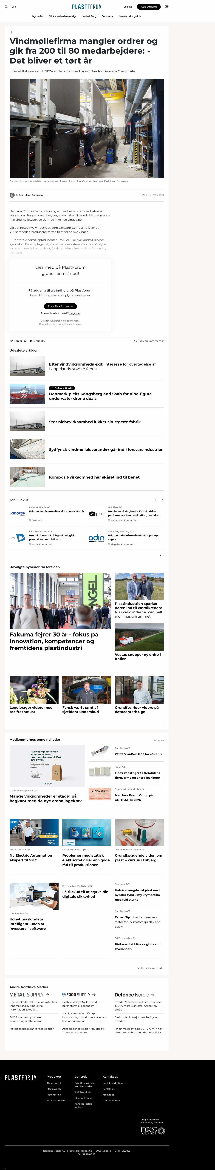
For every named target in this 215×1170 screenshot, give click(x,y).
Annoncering (54, 1094)
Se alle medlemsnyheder (150, 968)
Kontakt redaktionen (114, 1083)
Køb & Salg (89, 16)
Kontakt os (109, 1088)
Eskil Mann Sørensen (31, 195)
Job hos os (108, 1094)
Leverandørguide (130, 16)
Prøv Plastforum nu (60, 306)
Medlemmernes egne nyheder (35, 739)
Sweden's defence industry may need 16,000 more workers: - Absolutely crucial (139, 1006)
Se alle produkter (56, 1100)
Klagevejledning (83, 1098)
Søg (14, 6)
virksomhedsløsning (70, 324)
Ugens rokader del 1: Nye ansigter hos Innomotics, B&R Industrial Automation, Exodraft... (33, 1006)
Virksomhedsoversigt (63, 16)
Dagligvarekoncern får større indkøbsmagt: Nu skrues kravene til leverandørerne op (84, 1017)
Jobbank (107, 16)
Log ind (74, 313)
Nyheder (37, 16)
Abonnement (54, 1083)
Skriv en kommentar (151, 340)
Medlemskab (54, 1088)
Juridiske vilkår (83, 1092)
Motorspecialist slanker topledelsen (32, 1028)
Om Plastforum (111, 1100)
